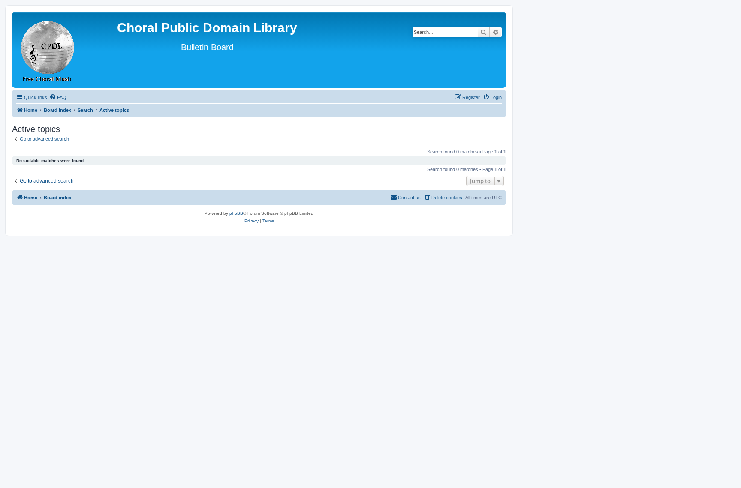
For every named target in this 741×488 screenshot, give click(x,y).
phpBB (236, 213)
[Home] (48, 50)
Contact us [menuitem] (409, 197)
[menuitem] (57, 97)
